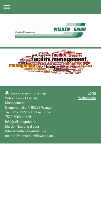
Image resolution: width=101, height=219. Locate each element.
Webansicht (87, 98)
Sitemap (39, 93)
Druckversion (21, 93)
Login (92, 93)
